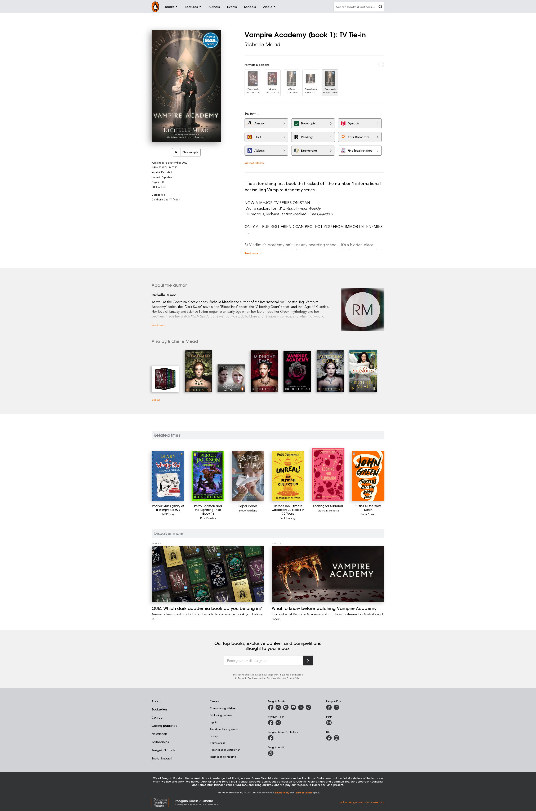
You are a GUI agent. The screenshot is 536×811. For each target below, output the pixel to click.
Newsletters (159, 734)
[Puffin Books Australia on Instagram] (329, 722)
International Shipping (223, 756)
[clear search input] (380, 7)
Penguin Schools (163, 750)
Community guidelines (223, 708)
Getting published (165, 726)
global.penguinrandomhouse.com (361, 802)
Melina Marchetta (328, 510)
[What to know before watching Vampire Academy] (328, 574)
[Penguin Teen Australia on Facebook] (270, 722)
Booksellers (159, 709)
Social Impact (162, 758)
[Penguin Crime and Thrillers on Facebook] (270, 738)
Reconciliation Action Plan (225, 750)
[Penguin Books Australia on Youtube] (293, 707)
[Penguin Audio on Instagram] (270, 753)
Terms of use (217, 743)
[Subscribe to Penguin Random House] (308, 660)
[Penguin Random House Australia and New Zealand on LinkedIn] (301, 707)
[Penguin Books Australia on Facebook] (270, 707)
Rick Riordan (208, 518)
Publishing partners (221, 715)
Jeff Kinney (167, 514)
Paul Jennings (288, 518)
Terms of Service (303, 792)
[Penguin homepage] (155, 6)
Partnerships (160, 742)
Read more (251, 253)
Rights (213, 722)
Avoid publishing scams (224, 729)
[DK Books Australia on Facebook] (329, 738)
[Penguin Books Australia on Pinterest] (286, 707)
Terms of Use (274, 678)
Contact (157, 717)
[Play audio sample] (176, 152)
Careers (214, 701)
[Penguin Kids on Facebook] (329, 707)
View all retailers (254, 163)
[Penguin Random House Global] (163, 802)
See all (156, 400)
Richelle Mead (262, 44)
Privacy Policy (293, 678)
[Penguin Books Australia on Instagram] (278, 707)
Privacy (214, 736)
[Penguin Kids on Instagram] (336, 707)
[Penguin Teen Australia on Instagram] (278, 722)
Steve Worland (248, 510)
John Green (368, 514)
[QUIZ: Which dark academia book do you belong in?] (208, 574)
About (156, 701)
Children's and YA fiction (166, 199)
